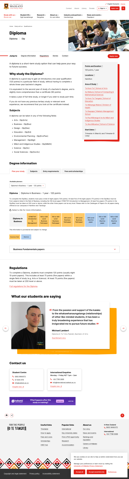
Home (11, 26)
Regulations (44, 56)
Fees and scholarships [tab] (74, 171)
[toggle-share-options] (12, 415)
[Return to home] (13, 6)
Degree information (28, 56)
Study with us (18, 26)
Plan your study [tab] (18, 171)
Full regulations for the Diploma (23, 286)
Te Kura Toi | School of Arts (96, 88)
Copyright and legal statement (15, 474)
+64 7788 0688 (58, 379)
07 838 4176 (19, 380)
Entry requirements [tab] (51, 171)
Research (65, 441)
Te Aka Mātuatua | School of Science (100, 124)
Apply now (114, 8)
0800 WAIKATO (20, 376)
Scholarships (45, 441)
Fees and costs (46, 437)
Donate (91, 8)
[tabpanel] (64, 217)
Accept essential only (96, 472)
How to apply (46, 433)
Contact (69, 8)
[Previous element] (123, 328)
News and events (89, 433)
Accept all (79, 472)
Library (84, 8)
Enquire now (17, 387)
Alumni (76, 8)
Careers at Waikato (90, 444)
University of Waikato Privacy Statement (88, 466)
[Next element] (5, 328)
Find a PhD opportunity (70, 437)
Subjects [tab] (33, 171)
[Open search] (123, 8)
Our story (86, 429)
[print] (6, 415)
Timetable (44, 429)
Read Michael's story (59, 338)
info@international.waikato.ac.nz (64, 382)
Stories (55, 56)
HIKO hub (44, 445)
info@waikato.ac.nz (22, 383)
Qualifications (28, 26)
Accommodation (68, 445)
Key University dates (69, 433)
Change (123, 4)
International (66, 429)
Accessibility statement (51, 474)
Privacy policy (34, 474)
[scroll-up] (122, 415)
